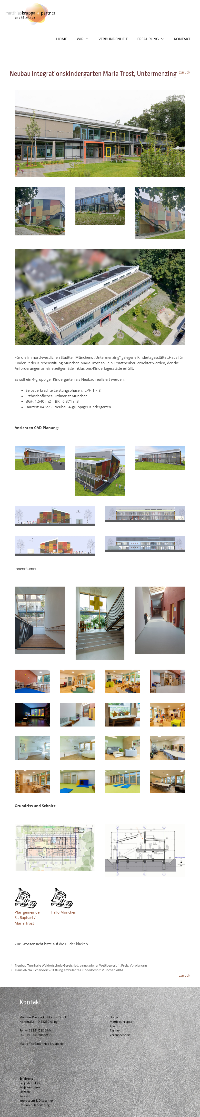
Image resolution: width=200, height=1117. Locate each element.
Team (114, 1026)
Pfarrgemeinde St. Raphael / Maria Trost (27, 918)
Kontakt (25, 1096)
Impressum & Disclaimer (36, 1100)
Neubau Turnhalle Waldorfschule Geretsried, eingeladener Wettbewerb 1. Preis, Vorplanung (81, 965)
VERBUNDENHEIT (113, 38)
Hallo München (63, 912)
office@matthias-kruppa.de (45, 1044)
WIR (80, 38)
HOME (61, 38)
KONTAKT (182, 38)
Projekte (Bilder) (30, 1083)
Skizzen (25, 1092)
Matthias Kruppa (121, 1022)
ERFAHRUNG (148, 38)
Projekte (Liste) (30, 1087)
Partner (115, 1030)
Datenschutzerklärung (35, 1105)
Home (114, 1017)
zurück (184, 72)
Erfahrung (26, 1078)
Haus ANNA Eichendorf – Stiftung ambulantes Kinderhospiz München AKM (69, 970)
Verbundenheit (120, 1035)
